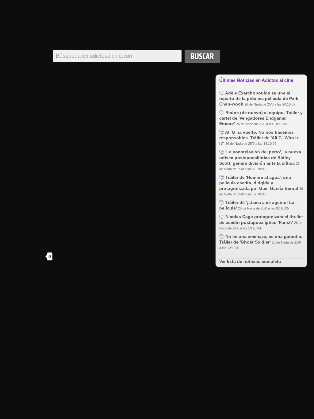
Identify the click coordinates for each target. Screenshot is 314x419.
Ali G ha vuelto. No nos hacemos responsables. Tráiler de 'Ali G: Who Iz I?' (259, 138)
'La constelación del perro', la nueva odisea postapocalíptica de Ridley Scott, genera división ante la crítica (260, 157)
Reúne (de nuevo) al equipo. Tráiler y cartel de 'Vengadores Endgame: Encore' (261, 118)
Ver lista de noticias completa (250, 261)
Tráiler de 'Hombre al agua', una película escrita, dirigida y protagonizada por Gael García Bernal (259, 183)
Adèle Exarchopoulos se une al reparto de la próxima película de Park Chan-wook (258, 98)
